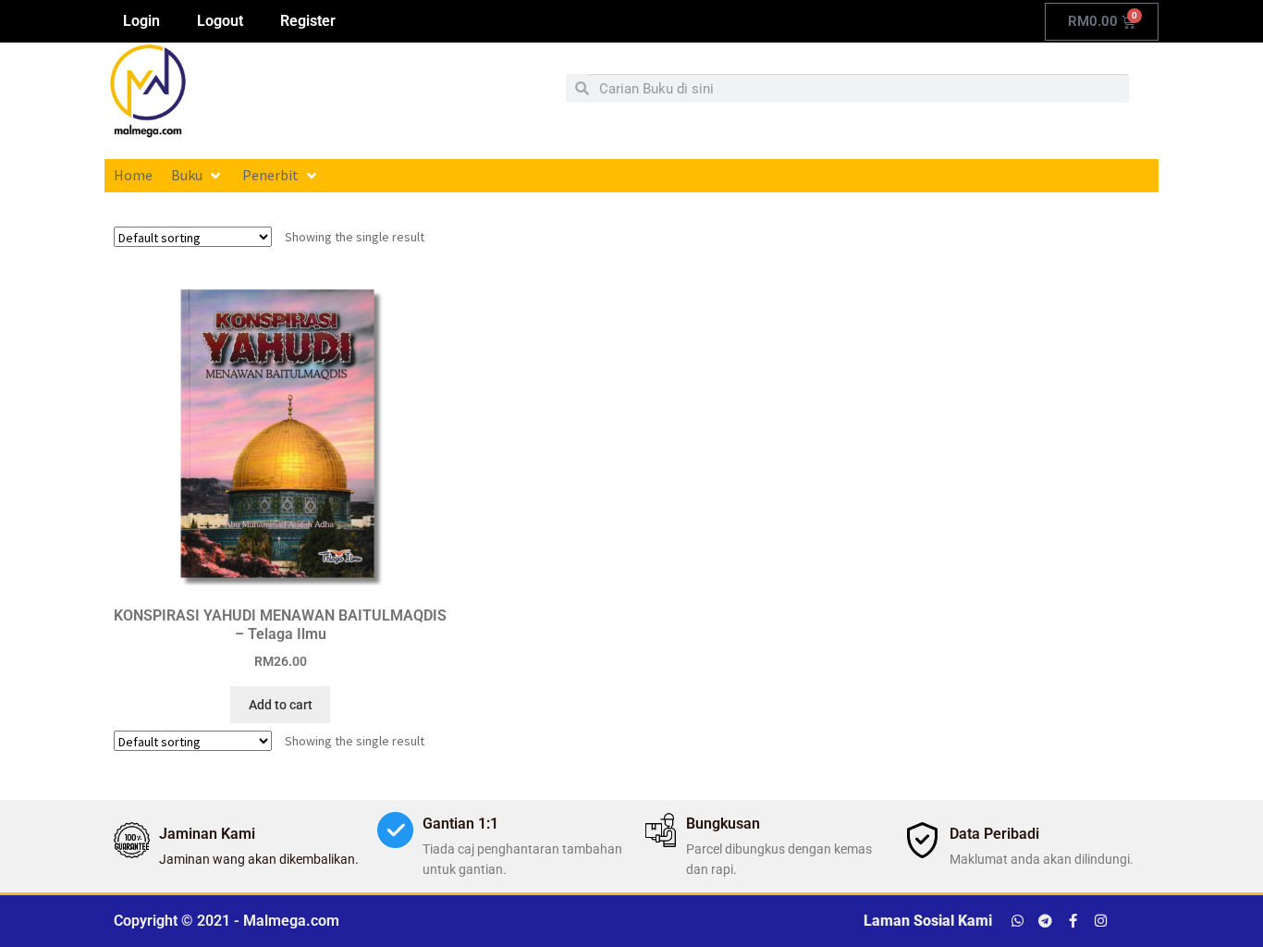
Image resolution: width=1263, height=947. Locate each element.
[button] (197, 175)
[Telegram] (1045, 921)
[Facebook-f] (1073, 921)
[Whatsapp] (1017, 921)
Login (141, 21)
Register (308, 21)
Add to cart (281, 704)
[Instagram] (1101, 921)
